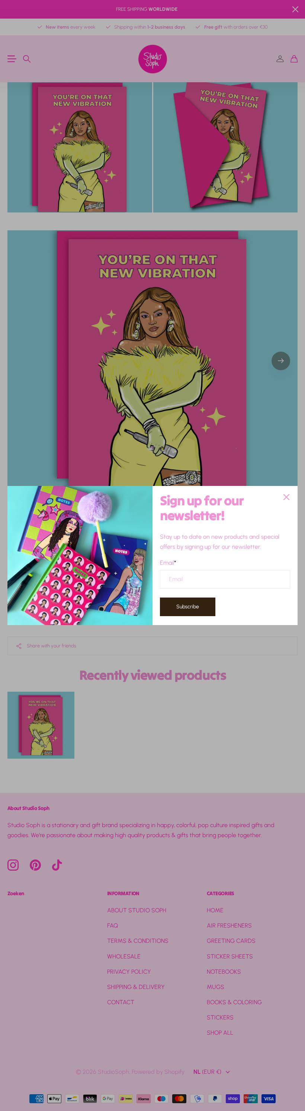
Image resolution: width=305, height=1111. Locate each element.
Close (286, 497)
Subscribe (187, 606)
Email (168, 562)
